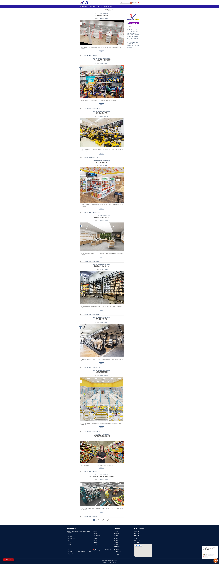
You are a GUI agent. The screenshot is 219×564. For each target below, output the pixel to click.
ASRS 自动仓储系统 (117, 551)
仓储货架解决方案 (96, 535)
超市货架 (94, 6)
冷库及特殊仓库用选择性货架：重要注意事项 (132, 39)
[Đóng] (215, 547)
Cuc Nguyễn (106, 18)
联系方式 (105, 6)
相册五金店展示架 (102, 113)
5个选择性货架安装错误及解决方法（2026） (133, 43)
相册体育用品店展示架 (101, 266)
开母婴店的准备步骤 (101, 15)
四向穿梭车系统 (116, 553)
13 (106, 520)
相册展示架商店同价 (101, 372)
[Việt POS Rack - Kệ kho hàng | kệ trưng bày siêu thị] (84, 3)
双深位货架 (116, 535)
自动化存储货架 (84, 6)
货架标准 (95, 540)
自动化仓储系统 (116, 549)
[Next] (109, 520)
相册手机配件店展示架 (101, 217)
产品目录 (95, 544)
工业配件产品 (136, 535)
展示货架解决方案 (96, 537)
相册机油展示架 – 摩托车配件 (101, 60)
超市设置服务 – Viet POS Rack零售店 (101, 476)
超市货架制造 (136, 533)
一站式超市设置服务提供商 (101, 436)
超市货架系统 (136, 531)
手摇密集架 (116, 542)
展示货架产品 (136, 537)
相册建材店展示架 (102, 319)
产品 (102, 6)
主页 (80, 6)
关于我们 (95, 531)
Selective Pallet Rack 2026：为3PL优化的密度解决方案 (133, 30)
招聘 (108, 6)
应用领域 (108, 58)
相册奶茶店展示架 (102, 162)
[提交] (131, 3)
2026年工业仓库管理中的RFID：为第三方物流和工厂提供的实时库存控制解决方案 (133, 35)
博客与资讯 (95, 533)
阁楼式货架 (116, 538)
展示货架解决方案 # (106, 13)
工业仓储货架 (116, 531)
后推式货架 (116, 544)
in (73, 554)
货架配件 (136, 538)
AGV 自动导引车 (117, 554)
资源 (98, 6)
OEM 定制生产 (137, 542)
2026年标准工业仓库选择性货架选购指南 (133, 46)
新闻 (111, 6)
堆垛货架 (115, 537)
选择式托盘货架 (116, 533)
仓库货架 (90, 6)
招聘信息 (95, 542)
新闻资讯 (95, 538)
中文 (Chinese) (135, 2)
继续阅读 (101, 51)
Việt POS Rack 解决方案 (98, 13)
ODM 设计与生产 (137, 540)
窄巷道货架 (116, 540)
